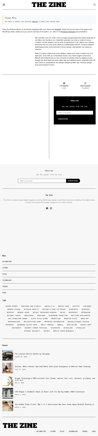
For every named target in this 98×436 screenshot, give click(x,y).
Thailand (69, 328)
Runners (10, 325)
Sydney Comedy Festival (36, 328)
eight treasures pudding (45, 312)
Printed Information (55, 322)
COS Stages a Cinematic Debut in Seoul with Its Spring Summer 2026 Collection (50, 392)
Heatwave (30, 315)
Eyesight (74, 312)
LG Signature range (18, 318)
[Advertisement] (23, 97)
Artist (77, 306)
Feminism (86, 312)
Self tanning (48, 325)
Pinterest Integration (68, 32)
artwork (87, 306)
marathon (56, 318)
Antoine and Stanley (31, 306)
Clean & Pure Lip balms (54, 309)
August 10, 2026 (21, 357)
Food (4, 293)
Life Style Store (40, 318)
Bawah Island (14, 309)
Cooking (86, 309)
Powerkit (35, 21)
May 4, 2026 (19, 383)
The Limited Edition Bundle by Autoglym (32, 354)
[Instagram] (51, 208)
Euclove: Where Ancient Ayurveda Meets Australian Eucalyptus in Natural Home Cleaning (52, 366)
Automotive (7, 261)
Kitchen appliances (81, 315)
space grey (86, 325)
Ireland (41, 315)
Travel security (32, 331)
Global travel (14, 315)
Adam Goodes (12, 306)
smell (60, 325)
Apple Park (64, 306)
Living (5, 268)
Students (17, 328)
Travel (5, 286)
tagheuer (56, 328)
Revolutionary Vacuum (79, 322)
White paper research (64, 331)
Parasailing (14, 322)
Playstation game (33, 322)
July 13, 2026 (20, 369)
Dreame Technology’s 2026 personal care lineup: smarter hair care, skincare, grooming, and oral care (55, 379)
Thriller (81, 328)
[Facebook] (47, 208)
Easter (11, 312)
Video (47, 331)
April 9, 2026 (20, 394)
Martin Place (71, 318)
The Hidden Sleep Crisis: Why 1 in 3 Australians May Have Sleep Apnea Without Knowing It (54, 404)
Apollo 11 (50, 306)
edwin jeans (24, 312)
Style (4, 274)
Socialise (72, 325)
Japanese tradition (59, 315)
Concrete (74, 309)
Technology (7, 280)
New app (85, 318)
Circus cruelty (32, 309)
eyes (63, 312)
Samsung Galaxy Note (27, 325)
